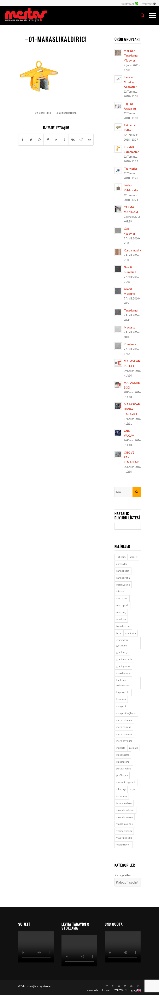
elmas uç (121, 612)
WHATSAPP (128, 4)
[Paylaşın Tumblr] (64, 139)
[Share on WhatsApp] (39, 139)
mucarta (120, 747)
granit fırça (122, 652)
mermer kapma (124, 720)
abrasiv (133, 556)
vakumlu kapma (124, 817)
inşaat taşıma (123, 673)
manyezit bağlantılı (126, 713)
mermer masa (123, 727)
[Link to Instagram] (119, 986)
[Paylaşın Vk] (73, 139)
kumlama (121, 699)
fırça (118, 633)
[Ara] (140, 15)
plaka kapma (122, 754)
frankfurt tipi (123, 626)
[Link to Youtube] (131, 986)
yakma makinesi (124, 823)
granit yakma (123, 666)
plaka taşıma (122, 761)
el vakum (121, 619)
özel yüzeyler (123, 844)
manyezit (121, 706)
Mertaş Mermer (43, 986)
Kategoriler (122, 875)
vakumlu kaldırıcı (125, 810)
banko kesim (123, 570)
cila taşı (120, 591)
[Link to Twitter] (125, 986)
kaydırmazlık (123, 692)
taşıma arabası (124, 803)
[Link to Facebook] (113, 986)
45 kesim (121, 556)
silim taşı (121, 789)
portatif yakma (123, 768)
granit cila (130, 633)
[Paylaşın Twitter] (31, 139)
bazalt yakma (123, 584)
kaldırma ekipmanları (122, 683)
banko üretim (123, 577)
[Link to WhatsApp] (138, 986)
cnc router (122, 598)
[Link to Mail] (107, 986)
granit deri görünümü (122, 643)
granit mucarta (124, 659)
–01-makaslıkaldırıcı (56, 39)
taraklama (121, 796)
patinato (133, 747)
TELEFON (147, 4)
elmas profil (122, 605)
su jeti (133, 789)
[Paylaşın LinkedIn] (56, 139)
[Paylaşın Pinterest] (48, 139)
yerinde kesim (124, 831)
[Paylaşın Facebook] (22, 139)
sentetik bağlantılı (126, 782)
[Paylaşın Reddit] (81, 139)
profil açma (122, 775)
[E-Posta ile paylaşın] (89, 139)
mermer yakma (124, 740)
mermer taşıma (124, 734)
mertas (72, 113)
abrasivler (121, 564)
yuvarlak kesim (124, 837)
